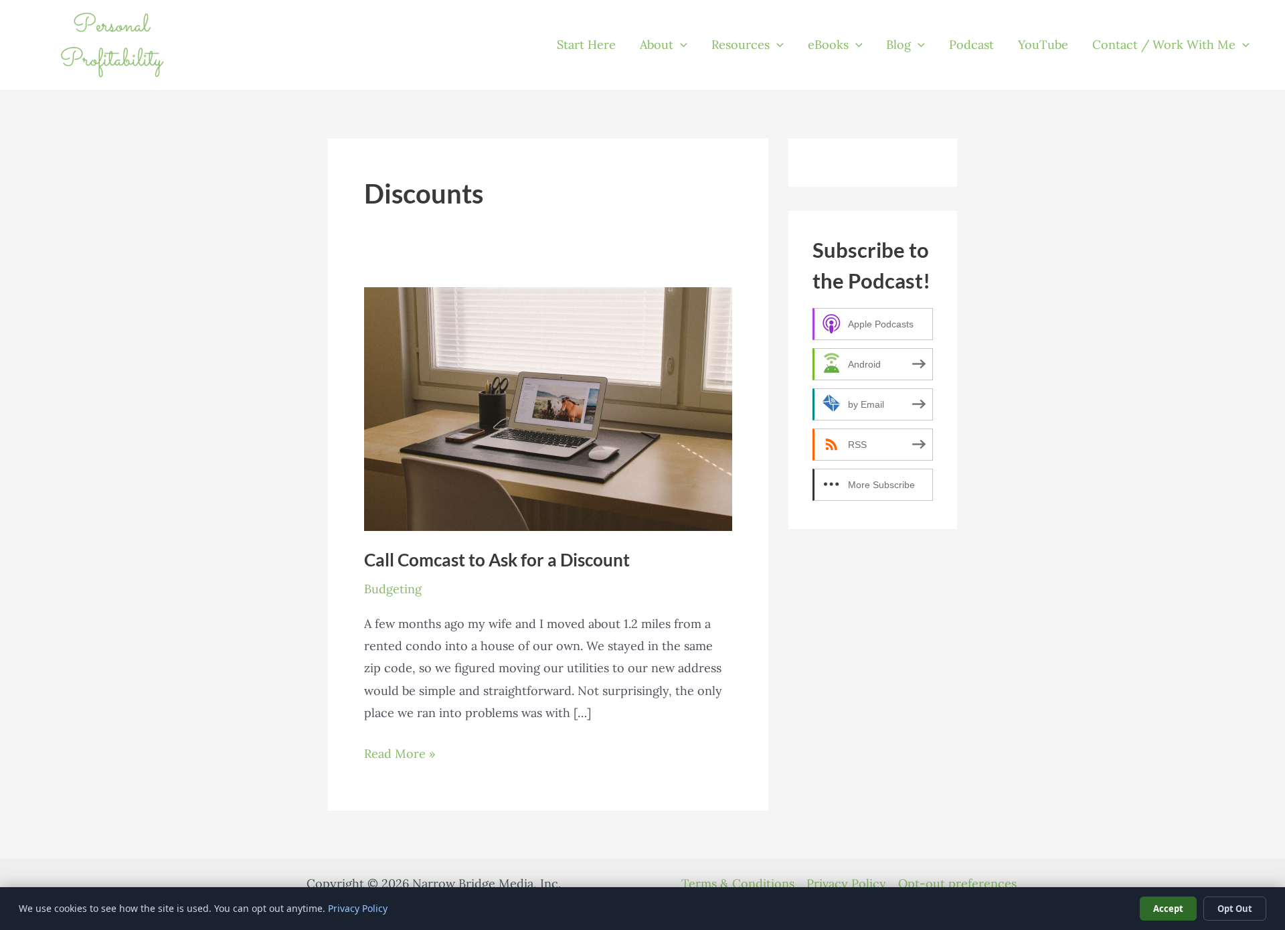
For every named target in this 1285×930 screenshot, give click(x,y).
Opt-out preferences (957, 883)
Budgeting (393, 589)
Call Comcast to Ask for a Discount (497, 559)
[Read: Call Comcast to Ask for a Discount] (548, 408)
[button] (680, 45)
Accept (1168, 909)
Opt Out (1234, 909)
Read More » (400, 755)
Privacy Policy (846, 883)
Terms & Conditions (737, 883)
